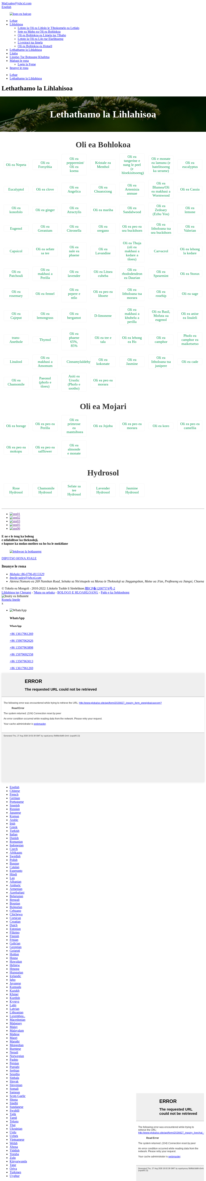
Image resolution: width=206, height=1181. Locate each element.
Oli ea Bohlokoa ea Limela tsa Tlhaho (42, 35)
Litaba (14, 53)
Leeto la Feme (27, 64)
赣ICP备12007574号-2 (100, 588)
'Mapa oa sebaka (44, 592)
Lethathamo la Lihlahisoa (26, 49)
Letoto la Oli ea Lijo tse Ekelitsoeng (40, 39)
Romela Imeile (11, 599)
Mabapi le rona (19, 60)
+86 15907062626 (21, 640)
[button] (16, 164)
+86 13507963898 (21, 647)
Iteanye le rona (19, 68)
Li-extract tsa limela (30, 42)
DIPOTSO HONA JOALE (19, 558)
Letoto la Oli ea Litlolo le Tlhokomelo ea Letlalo (48, 28)
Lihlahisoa (16, 24)
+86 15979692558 (21, 654)
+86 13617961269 (21, 634)
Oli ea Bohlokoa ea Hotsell (35, 46)
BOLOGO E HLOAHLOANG (77, 592)
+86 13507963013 (21, 661)
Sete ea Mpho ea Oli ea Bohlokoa (39, 31)
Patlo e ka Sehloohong (115, 592)
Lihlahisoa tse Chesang (16, 592)
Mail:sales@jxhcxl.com (16, 3)
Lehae (14, 20)
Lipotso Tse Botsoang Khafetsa (29, 57)
